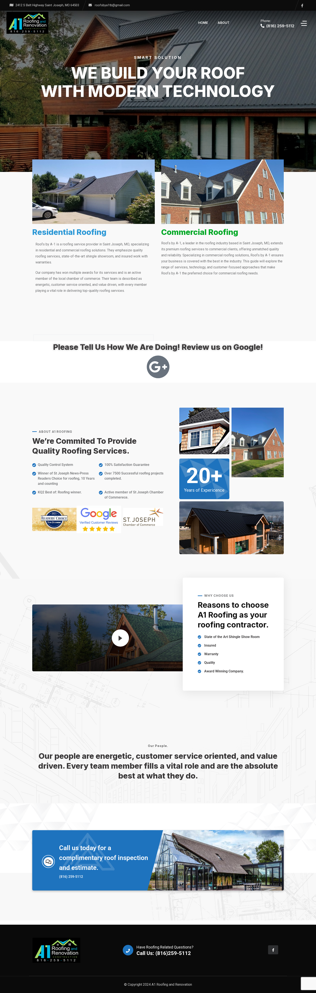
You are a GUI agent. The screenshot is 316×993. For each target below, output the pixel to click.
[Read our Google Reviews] (158, 367)
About (224, 23)
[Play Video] (120, 638)
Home (203, 23)
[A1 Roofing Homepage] (27, 23)
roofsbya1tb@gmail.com (112, 5)
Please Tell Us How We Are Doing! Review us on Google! (158, 347)
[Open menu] (304, 22)
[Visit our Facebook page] (302, 5)
